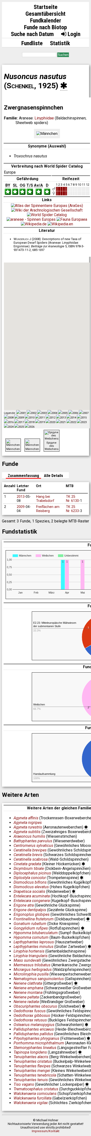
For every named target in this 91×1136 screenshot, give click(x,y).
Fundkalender (45, 20)
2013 (21, 497)
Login (73, 34)
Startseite (46, 7)
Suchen (63, 55)
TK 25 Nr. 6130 (72, 499)
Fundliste (32, 43)
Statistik (60, 43)
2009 (21, 507)
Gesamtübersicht (45, 13)
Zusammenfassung (23, 475)
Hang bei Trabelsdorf (45, 499)
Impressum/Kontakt (45, 1131)
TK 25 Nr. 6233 (72, 509)
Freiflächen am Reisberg (47, 509)
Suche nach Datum (32, 34)
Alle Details (53, 475)
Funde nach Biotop (45, 27)
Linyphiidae (44, 118)
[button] (68, 347)
